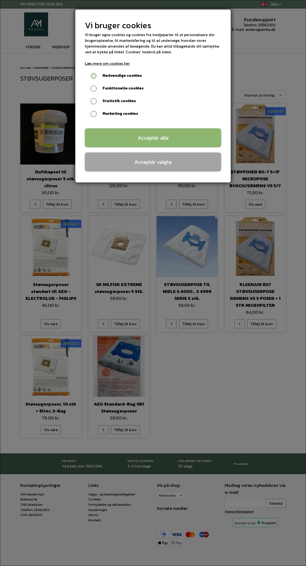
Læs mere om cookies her (107, 63)
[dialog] (153, 283)
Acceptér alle (153, 138)
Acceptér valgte (153, 162)
